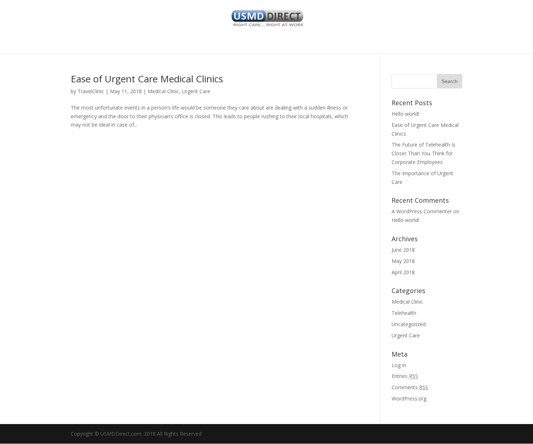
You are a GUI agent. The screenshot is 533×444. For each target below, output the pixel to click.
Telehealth (404, 312)
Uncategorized (409, 324)
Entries (405, 376)
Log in (399, 365)
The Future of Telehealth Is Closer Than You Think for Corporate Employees (423, 153)
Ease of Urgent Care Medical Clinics (147, 78)
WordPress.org (409, 398)
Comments (410, 387)
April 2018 (403, 272)
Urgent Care (196, 91)
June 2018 (403, 249)
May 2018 (403, 261)
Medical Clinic (163, 91)
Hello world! (405, 113)
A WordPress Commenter (422, 211)
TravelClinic (91, 91)
